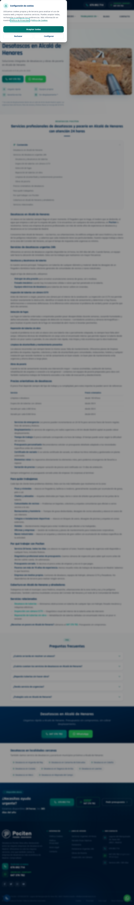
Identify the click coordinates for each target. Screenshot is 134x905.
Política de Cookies (39, 20)
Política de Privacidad (20, 20)
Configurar (49, 36)
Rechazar (18, 36)
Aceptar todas (33, 29)
